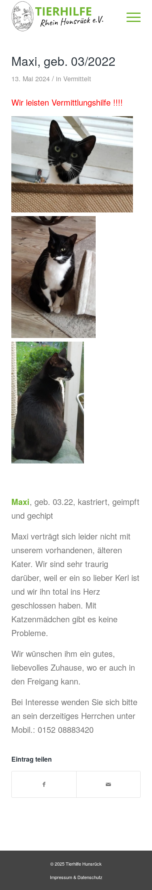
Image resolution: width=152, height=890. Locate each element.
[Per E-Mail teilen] (108, 784)
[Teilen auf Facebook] (44, 784)
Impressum (61, 877)
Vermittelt (77, 78)
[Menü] (129, 16)
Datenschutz (90, 877)
